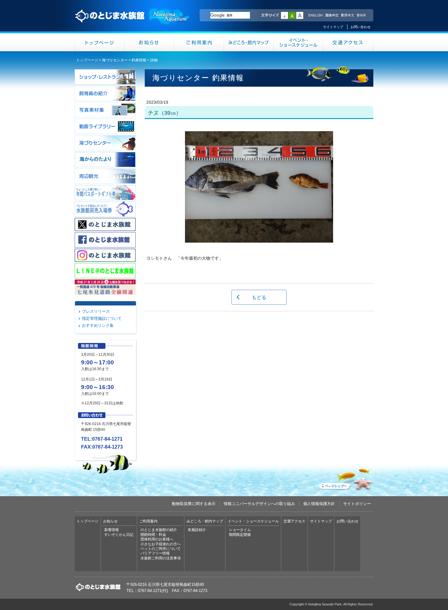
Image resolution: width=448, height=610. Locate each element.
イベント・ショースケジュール (298, 42)
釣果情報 (139, 60)
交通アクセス (348, 42)
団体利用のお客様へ (156, 539)
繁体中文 (347, 16)
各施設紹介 (197, 530)
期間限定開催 (240, 534)
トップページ (100, 42)
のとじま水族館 (132, 22)
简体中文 (331, 16)
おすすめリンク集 (98, 325)
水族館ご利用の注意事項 (160, 558)
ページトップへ (345, 478)
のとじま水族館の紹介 (158, 530)
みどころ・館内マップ (249, 42)
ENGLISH (315, 16)
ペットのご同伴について (160, 549)
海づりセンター (115, 60)
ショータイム (240, 530)
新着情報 (111, 530)
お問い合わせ (360, 27)
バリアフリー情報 (155, 553)
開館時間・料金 (153, 534)
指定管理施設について (102, 318)
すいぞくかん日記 (118, 534)
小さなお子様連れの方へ (160, 544)
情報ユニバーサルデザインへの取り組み (259, 503)
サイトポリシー (357, 503)
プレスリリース (96, 311)
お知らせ (149, 42)
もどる (259, 297)
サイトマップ (333, 27)
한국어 (362, 16)
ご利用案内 (199, 42)
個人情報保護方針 (319, 503)
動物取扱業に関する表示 (193, 503)
